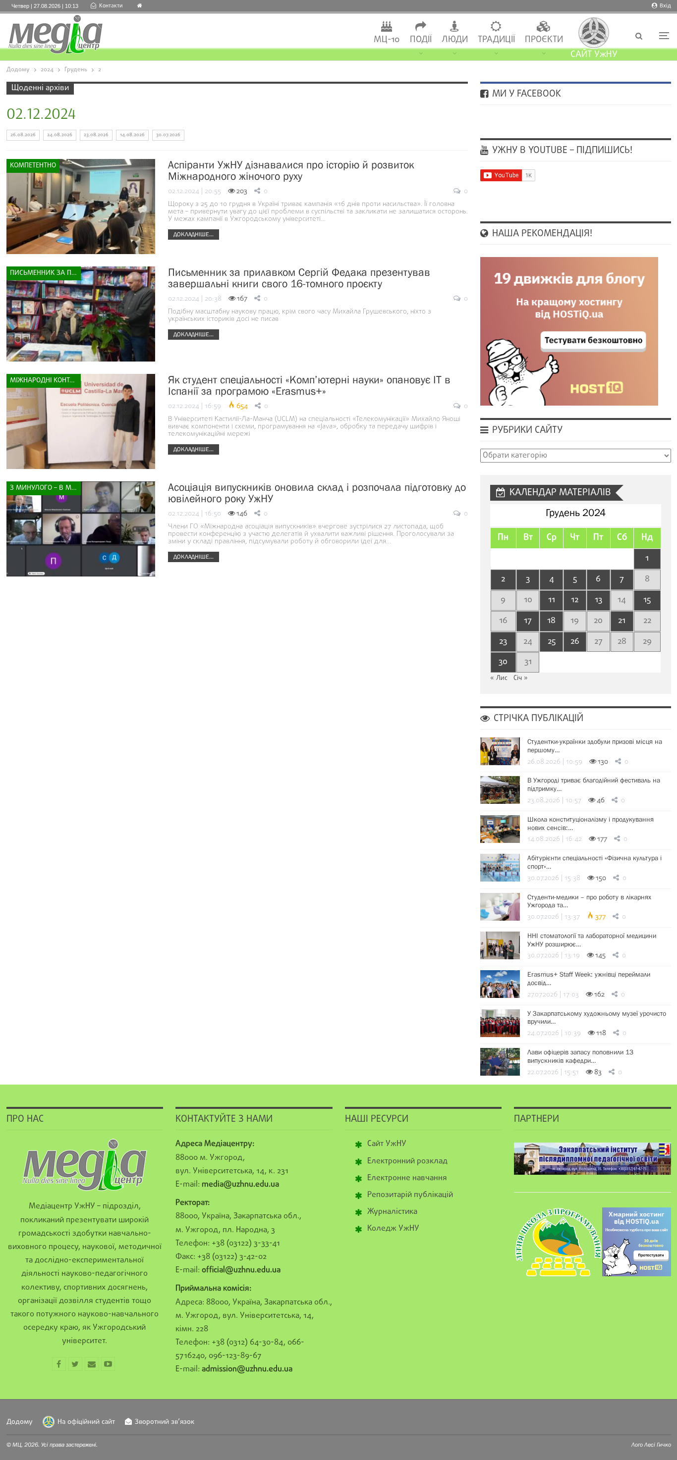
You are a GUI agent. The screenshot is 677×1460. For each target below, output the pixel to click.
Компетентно (33, 165)
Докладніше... (193, 234)
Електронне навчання (407, 1178)
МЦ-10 (387, 40)
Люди (455, 40)
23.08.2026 (96, 135)
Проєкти (544, 40)
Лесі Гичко (657, 1444)
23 (503, 641)
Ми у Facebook (525, 94)
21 (621, 621)
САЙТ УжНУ (594, 54)
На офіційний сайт (86, 1422)
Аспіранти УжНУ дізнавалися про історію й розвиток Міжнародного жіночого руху (291, 170)
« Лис (499, 678)
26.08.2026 (23, 135)
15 (647, 600)
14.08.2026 (132, 135)
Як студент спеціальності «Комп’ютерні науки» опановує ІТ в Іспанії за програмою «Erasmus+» (309, 385)
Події (421, 40)
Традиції (496, 40)
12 (574, 600)
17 (528, 621)
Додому (19, 1422)
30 (503, 662)
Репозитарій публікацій (410, 1195)
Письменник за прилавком (45, 273)
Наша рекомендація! (541, 234)
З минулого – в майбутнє (45, 488)
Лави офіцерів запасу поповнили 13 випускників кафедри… (580, 1056)
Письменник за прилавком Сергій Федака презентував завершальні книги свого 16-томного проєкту (299, 278)
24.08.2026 (59, 135)
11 (551, 600)
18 (551, 621)
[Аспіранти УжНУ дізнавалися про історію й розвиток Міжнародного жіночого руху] (80, 206)
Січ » (520, 678)
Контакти (110, 6)
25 (552, 641)
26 (574, 641)
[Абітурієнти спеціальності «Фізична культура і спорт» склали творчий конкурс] (500, 868)
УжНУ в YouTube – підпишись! (561, 150)
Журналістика (392, 1212)
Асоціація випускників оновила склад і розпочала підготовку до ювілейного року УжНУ (317, 493)
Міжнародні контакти (45, 380)
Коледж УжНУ (393, 1229)
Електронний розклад (407, 1161)
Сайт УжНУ (386, 1144)
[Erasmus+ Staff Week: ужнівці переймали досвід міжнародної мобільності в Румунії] (500, 984)
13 (598, 600)
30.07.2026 (168, 135)
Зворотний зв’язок (164, 1422)
